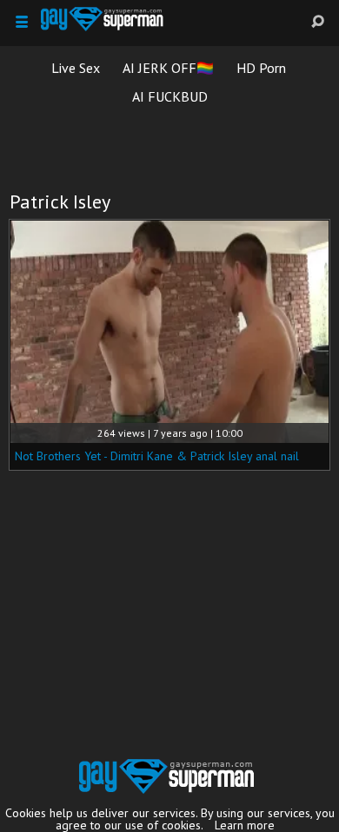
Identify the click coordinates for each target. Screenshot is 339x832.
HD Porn (261, 67)
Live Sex (75, 67)
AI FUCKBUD (170, 96)
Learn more (245, 825)
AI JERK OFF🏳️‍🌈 (168, 67)
